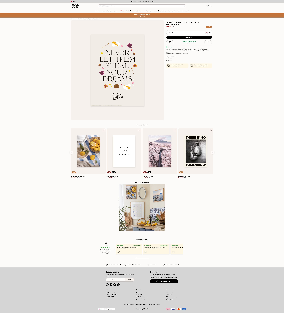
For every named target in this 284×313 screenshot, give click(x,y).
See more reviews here (142, 258)
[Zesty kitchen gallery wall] (142, 207)
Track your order (170, 292)
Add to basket (189, 37)
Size (167, 30)
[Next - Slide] (212, 152)
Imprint (145, 304)
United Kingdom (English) (106, 309)
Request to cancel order (172, 298)
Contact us (168, 294)
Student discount (140, 300)
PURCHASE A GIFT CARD (165, 281)
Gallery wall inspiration (112, 298)
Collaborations (139, 296)
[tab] (207, 6)
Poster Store (145, 308)
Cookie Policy (139, 304)
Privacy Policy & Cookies (154, 304)
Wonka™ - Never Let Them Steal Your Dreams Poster (90, 19)
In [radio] (211, 30)
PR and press (139, 294)
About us (138, 292)
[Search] (184, 5)
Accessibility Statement (142, 298)
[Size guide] (170, 42)
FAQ (167, 296)
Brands (77, 19)
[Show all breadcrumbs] (72, 19)
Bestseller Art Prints (111, 294)
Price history (169, 60)
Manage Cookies (170, 300)
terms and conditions (129, 304)
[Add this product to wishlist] (208, 42)
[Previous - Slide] (71, 152)
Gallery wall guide (111, 292)
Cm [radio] (209, 30)
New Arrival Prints (111, 296)
